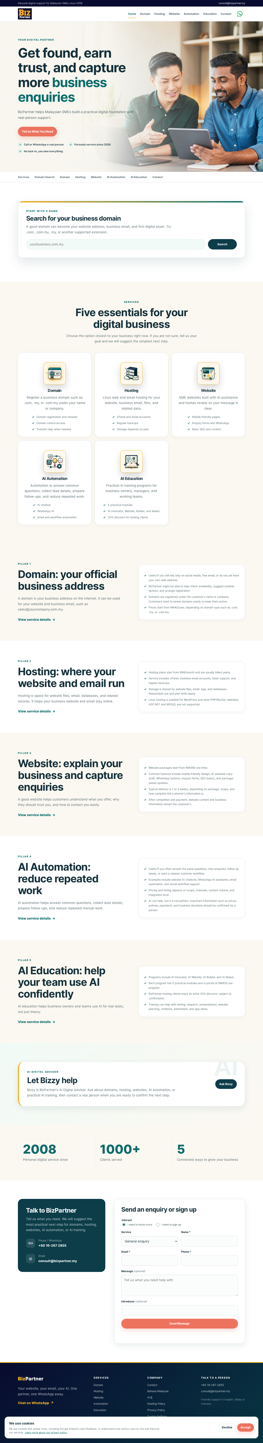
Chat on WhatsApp (36, 1403)
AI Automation (116, 177)
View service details (36, 620)
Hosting (159, 13)
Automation (191, 13)
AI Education (139, 177)
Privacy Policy (156, 1410)
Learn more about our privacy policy (46, 1432)
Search (222, 244)
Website (174, 13)
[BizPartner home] (25, 14)
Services (23, 177)
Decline (227, 1427)
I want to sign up (171, 1224)
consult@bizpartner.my (232, 3)
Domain (145, 13)
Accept (245, 1427)
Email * (125, 1251)
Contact (226, 13)
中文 (150, 1397)
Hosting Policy (156, 1403)
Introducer (134, 1301)
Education (210, 13)
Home (132, 13)
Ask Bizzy (226, 1084)
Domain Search (44, 177)
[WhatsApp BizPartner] (240, 13)
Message (133, 1271)
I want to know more (140, 1224)
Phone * (186, 1251)
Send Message (179, 1323)
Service (126, 1232)
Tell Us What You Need (37, 131)
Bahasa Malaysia (157, 1391)
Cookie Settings (157, 1416)
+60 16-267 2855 (212, 1385)
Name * (186, 1232)
